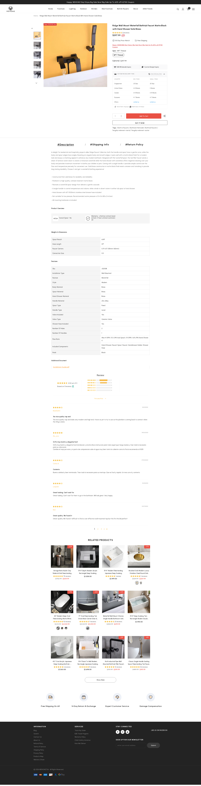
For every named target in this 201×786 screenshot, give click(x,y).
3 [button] (101, 529)
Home (36, 16)
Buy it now (139, 123)
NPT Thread (118, 55)
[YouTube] (127, 732)
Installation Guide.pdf (61, 367)
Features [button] (54, 261)
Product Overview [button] (57, 208)
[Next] (37, 83)
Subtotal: (116, 61)
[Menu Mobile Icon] (193, 9)
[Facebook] (118, 732)
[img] (57, 407)
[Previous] (33, 28)
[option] (100, 2)
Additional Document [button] (59, 361)
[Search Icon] (178, 9)
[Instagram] (122, 732)
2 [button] (97, 529)
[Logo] (18, 9)
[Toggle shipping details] (164, 74)
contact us (136, 102)
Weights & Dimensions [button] (59, 232)
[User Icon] (183, 9)
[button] (117, 33)
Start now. (135, 106)
